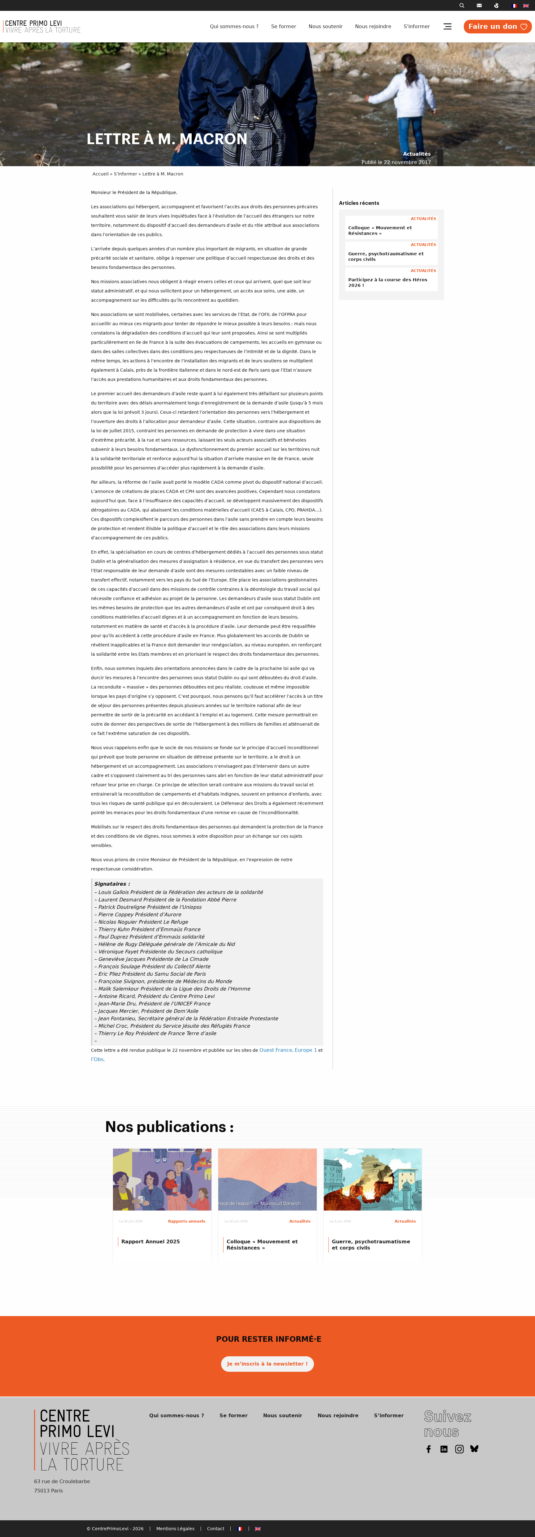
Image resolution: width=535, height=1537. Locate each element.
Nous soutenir (326, 26)
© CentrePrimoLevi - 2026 (115, 1528)
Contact (215, 1528)
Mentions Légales (175, 1528)
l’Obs (97, 1059)
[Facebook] (428, 1449)
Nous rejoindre (373, 26)
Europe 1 (306, 1050)
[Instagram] (459, 1449)
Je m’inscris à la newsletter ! (267, 1364)
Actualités (417, 154)
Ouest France (275, 1050)
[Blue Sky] (474, 1449)
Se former (283, 26)
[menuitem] (514, 6)
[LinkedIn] (444, 1449)
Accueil (101, 173)
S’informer (417, 26)
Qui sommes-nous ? (234, 26)
